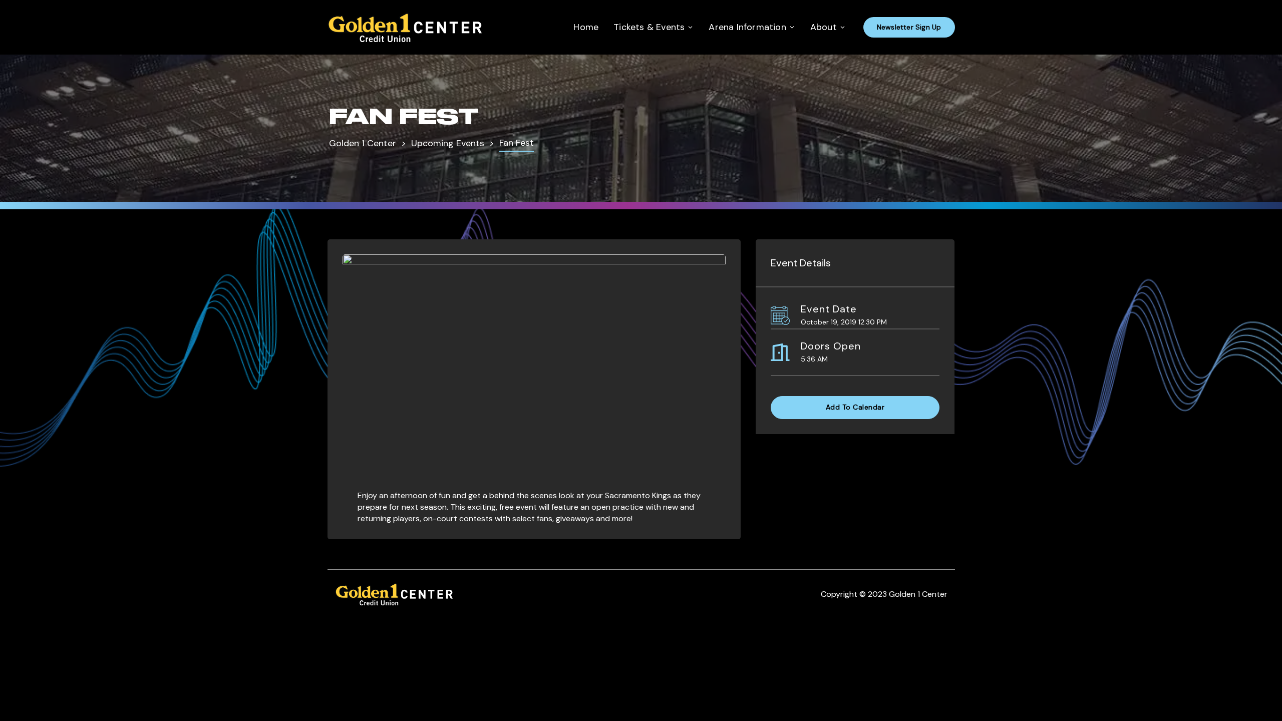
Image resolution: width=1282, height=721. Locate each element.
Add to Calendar (855, 407)
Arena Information (747, 27)
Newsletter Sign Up (909, 27)
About (823, 27)
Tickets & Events (649, 27)
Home (585, 27)
